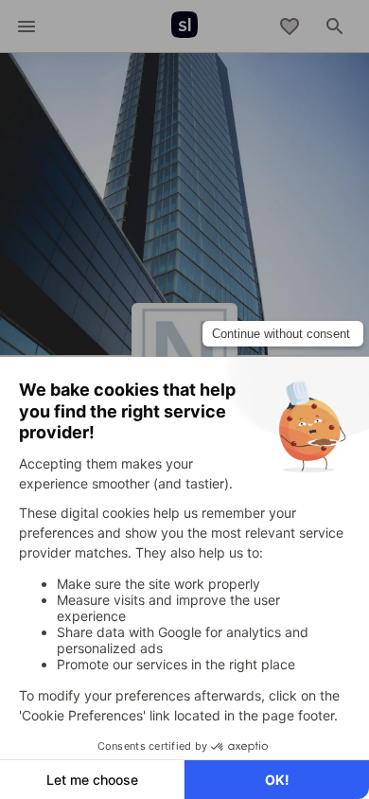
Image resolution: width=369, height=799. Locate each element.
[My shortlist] (289, 26)
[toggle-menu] (26, 26)
